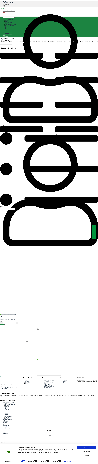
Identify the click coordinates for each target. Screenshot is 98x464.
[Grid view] (49, 131)
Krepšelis (64, 381)
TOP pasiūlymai (8, 32)
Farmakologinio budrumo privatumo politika (49, 387)
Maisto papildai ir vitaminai (8, 17)
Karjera (26, 383)
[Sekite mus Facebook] (78, 385)
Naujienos (27, 380)
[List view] (49, 205)
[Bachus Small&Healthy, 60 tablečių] (8, 314)
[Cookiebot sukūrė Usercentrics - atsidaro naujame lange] (8, 461)
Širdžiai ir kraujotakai (9, 25)
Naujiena (7, 33)
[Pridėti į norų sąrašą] (1, 317)
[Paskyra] (50, 246)
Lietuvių (4, 1)
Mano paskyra (65, 380)
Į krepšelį (2, 324)
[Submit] (4, 12)
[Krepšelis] (3, 249)
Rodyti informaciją (68, 461)
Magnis (6, 27)
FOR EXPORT (6, 6)
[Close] (94, 226)
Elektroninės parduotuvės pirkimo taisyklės (49, 381)
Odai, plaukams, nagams (10, 24)
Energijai (7, 20)
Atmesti (87, 455)
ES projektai (5, 5)
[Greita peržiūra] (0, 315)
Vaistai (4, 35)
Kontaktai (27, 381)
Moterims (7, 23)
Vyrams (6, 29)
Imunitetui (7, 21)
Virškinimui (7, 26)
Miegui (6, 28)
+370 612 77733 (13, 387)
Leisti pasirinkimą (87, 451)
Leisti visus (87, 447)
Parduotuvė (64, 382)
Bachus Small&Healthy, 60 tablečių (7, 319)
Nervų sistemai (8, 22)
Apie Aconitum (6, 4)
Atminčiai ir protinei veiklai (10, 19)
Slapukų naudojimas (48, 385)
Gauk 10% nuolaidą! (94, 233)
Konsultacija (5, 36)
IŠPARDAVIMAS (8, 30)
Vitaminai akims (8, 18)
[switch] (35, 461)
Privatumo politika (47, 384)
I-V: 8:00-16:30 (5, 387)
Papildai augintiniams (7, 34)
